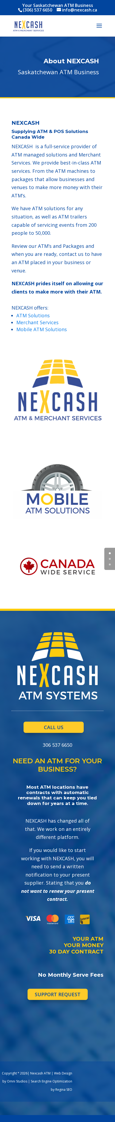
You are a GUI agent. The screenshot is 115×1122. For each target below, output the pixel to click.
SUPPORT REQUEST (57, 994)
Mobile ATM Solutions (41, 329)
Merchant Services (37, 322)
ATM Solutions (33, 315)
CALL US (53, 727)
